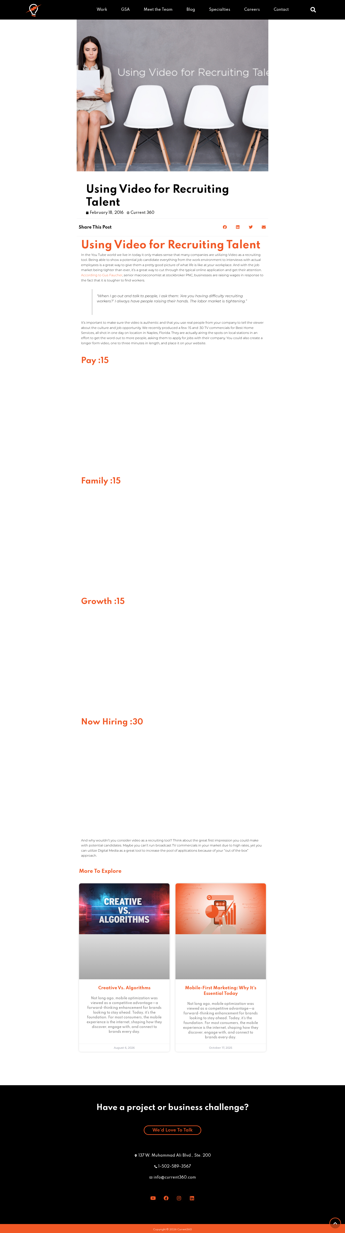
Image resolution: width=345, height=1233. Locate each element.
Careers (252, 10)
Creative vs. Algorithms (124, 988)
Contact (281, 10)
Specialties (219, 10)
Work (102, 10)
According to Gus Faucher (101, 275)
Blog (190, 10)
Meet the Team (158, 10)
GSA (125, 10)
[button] (313, 10)
